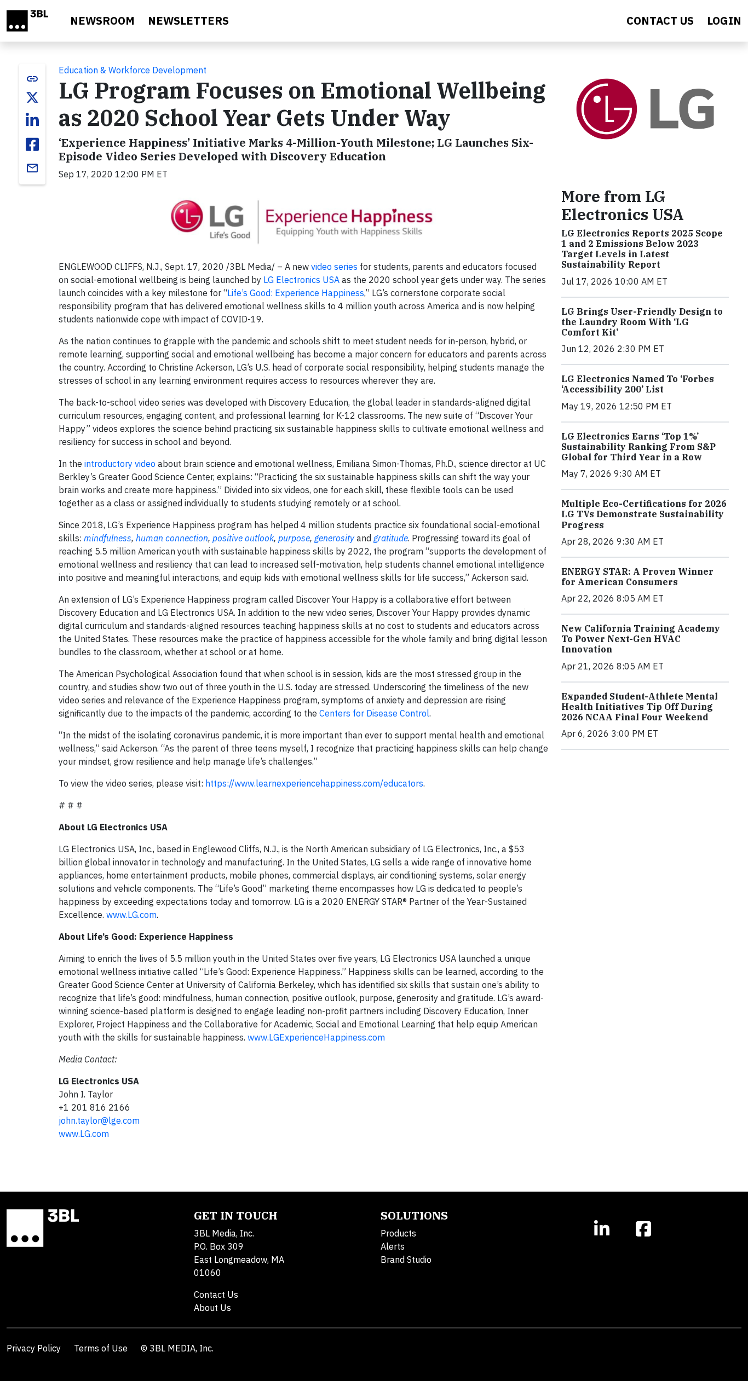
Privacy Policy (34, 1348)
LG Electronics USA (301, 279)
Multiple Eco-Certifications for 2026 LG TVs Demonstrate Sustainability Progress (644, 514)
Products (398, 1233)
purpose (294, 538)
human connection (172, 538)
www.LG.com (131, 914)
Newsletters (188, 20)
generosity (334, 538)
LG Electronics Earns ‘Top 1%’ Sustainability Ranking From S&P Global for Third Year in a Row (638, 447)
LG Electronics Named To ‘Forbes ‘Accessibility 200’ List (637, 384)
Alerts (393, 1246)
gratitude (390, 538)
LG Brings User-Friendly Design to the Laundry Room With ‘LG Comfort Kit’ (642, 322)
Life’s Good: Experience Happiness (295, 292)
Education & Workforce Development (132, 70)
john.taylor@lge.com (99, 1120)
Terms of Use (101, 1348)
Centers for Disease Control (374, 713)
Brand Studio (406, 1259)
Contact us (660, 20)
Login (724, 20)
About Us (212, 1307)
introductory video (120, 463)
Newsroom (102, 20)
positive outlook (243, 538)
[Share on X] (32, 97)
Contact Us (216, 1294)
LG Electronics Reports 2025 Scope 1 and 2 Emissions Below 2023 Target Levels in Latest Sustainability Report (642, 249)
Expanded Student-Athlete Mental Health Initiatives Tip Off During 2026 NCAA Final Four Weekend (639, 707)
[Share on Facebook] (32, 144)
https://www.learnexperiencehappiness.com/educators (314, 783)
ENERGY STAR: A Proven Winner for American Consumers (637, 576)
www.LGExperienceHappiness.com (316, 1037)
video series (334, 266)
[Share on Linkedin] (32, 120)
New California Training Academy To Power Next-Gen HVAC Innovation (640, 639)
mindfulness (107, 538)
